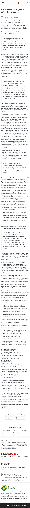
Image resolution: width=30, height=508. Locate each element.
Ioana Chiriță (7, 15)
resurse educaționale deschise (14, 445)
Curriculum (4, 407)
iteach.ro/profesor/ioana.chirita (19, 434)
